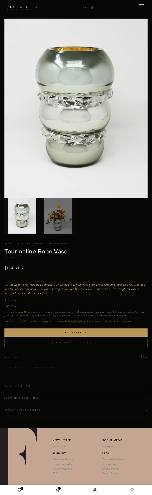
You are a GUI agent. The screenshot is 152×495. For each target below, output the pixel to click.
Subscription (59, 446)
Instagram (108, 446)
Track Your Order (62, 464)
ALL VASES (23, 243)
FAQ (54, 473)
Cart (88, 7)
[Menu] (142, 7)
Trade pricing (14, 368)
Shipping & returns (42, 368)
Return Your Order (63, 468)
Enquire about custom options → (76, 343)
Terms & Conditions (113, 459)
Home (8, 243)
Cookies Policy (110, 468)
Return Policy (110, 473)
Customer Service (63, 459)
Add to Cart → (76, 332)
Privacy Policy (110, 464)
